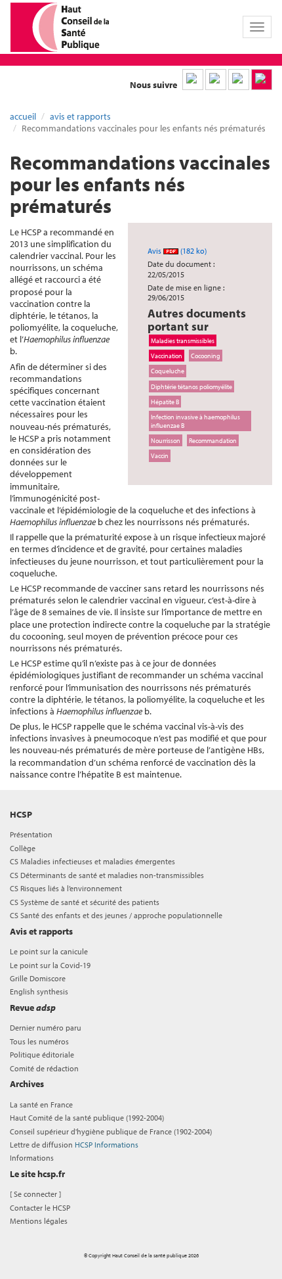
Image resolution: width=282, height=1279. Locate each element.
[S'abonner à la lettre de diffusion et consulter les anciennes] (261, 79)
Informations (32, 1158)
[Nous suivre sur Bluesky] (215, 79)
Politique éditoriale (42, 1054)
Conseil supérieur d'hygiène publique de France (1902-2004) (111, 1131)
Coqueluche (167, 371)
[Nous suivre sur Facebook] (238, 79)
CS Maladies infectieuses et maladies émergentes (92, 861)
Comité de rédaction (44, 1068)
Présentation (31, 834)
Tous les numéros (39, 1041)
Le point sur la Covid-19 (50, 965)
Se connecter (35, 1194)
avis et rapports (80, 116)
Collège (22, 848)
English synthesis (39, 991)
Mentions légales (39, 1221)
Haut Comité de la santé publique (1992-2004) (87, 1118)
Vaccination (166, 356)
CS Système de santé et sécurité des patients (84, 902)
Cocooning (205, 356)
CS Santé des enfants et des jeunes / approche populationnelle (116, 915)
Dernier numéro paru (45, 1028)
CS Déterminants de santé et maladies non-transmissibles (107, 875)
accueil (23, 116)
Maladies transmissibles (182, 340)
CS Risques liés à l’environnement (66, 888)
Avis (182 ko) (177, 251)
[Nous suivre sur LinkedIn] (192, 79)
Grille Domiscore (38, 978)
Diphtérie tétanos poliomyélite (191, 386)
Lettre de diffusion (74, 1145)
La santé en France (41, 1104)
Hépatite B (165, 402)
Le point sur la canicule (49, 951)
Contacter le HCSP (40, 1208)
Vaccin (160, 455)
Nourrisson (165, 440)
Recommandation (213, 440)
